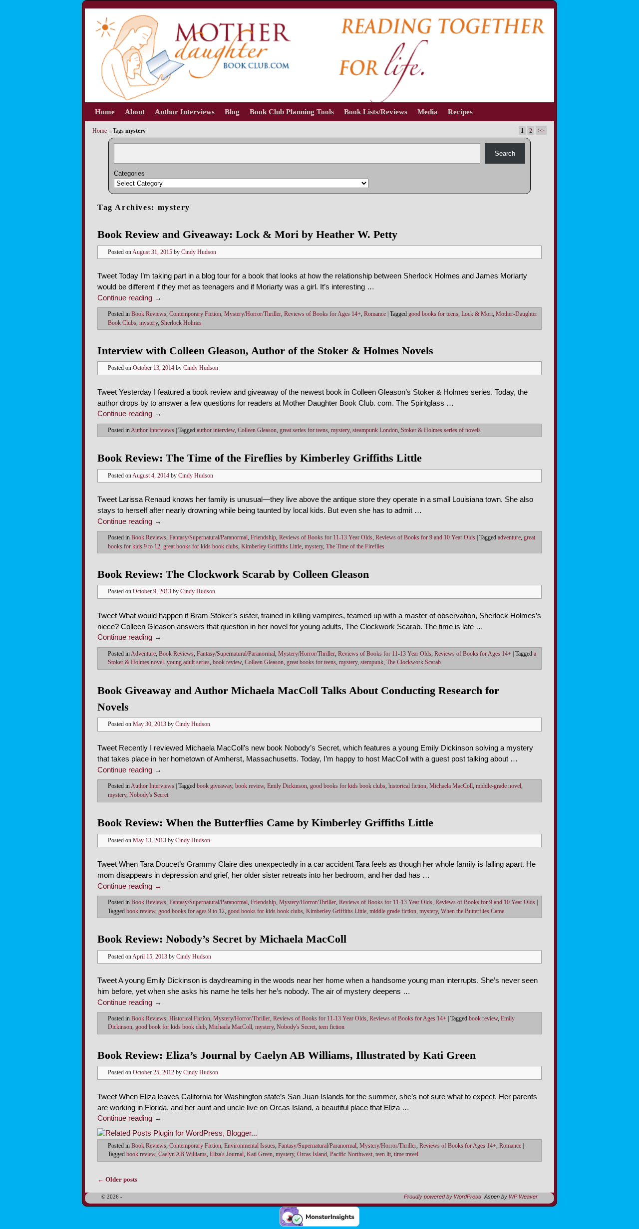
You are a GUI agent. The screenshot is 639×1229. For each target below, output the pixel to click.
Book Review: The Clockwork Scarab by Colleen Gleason (233, 574)
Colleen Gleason (257, 430)
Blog (232, 112)
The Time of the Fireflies (355, 546)
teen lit (383, 1154)
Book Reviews (148, 314)
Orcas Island (312, 1154)
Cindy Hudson (198, 252)
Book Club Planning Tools (292, 112)
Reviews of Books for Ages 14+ (322, 314)
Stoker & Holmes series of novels (441, 430)
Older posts (117, 1179)
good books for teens (433, 314)
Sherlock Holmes (181, 323)
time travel (406, 1154)
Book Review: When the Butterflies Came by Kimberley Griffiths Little (265, 822)
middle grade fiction (392, 911)
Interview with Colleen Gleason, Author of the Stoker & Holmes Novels (265, 350)
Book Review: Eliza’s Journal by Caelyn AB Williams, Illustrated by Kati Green (286, 1055)
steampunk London (375, 430)
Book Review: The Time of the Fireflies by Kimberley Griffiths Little (259, 458)
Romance (375, 314)
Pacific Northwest (351, 1154)
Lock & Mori (477, 314)
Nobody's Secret (148, 795)
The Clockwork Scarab (413, 662)
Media (427, 112)
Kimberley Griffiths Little (271, 546)
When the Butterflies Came (472, 911)
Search (505, 153)
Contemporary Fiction (195, 314)
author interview (216, 430)
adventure (509, 537)
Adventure (143, 654)
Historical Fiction (189, 1018)
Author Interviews (185, 112)
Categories (129, 173)
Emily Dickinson (287, 786)
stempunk (371, 662)
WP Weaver (523, 1197)
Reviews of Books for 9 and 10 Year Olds (425, 537)
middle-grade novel (498, 786)
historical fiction (407, 786)
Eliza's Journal (227, 1154)
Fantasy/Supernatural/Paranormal (208, 537)
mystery (148, 323)
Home (105, 112)
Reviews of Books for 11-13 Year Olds (325, 537)
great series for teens (304, 430)
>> (541, 130)
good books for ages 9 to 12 (191, 911)
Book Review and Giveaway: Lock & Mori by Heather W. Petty (247, 234)
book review (227, 662)
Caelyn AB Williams (182, 1154)
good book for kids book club (170, 1027)
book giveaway (214, 786)
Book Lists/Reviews (375, 112)
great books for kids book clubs (200, 546)
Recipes (460, 112)
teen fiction (331, 1027)
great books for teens (311, 662)
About (135, 112)
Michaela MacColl (451, 786)
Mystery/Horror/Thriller (252, 314)
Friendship (263, 537)
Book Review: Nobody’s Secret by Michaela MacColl (221, 939)
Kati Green (260, 1154)
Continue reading (129, 298)
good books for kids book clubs (347, 786)
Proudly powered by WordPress (442, 1197)
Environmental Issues (249, 1146)
